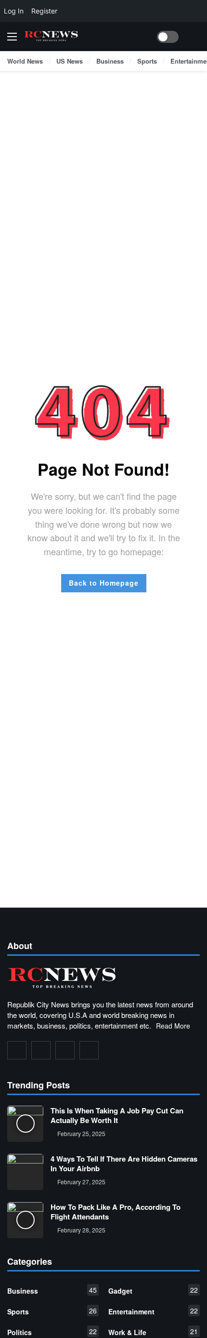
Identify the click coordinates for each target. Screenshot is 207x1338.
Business (52, 1290)
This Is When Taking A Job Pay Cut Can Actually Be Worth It (117, 1115)
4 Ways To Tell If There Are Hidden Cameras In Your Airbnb (124, 1163)
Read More (173, 1025)
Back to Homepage (104, 583)
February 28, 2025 (81, 1230)
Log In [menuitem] (14, 11)
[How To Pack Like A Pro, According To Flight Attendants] (25, 1220)
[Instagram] (65, 1050)
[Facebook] (16, 1050)
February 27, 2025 (81, 1181)
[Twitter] (41, 1050)
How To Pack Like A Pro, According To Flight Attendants (116, 1212)
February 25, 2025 (81, 1133)
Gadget (153, 1290)
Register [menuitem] (44, 11)
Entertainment (153, 1311)
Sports (52, 1311)
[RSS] (89, 1050)
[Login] (192, 36)
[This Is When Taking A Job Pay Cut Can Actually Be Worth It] (25, 1124)
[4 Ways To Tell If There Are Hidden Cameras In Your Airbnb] (25, 1172)
